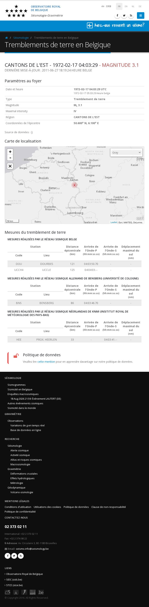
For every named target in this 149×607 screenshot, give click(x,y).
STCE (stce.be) (14, 585)
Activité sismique (20, 455)
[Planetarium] (7, 591)
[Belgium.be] (41, 591)
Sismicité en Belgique (20, 389)
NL (133, 6)
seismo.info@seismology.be (32, 548)
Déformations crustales (24, 473)
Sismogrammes (17, 384)
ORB (108, 6)
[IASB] (16, 591)
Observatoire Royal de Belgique (24, 574)
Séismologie (21, 37)
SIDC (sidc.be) (14, 579)
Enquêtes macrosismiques (23, 394)
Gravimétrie (14, 469)
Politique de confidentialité (20, 511)
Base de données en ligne (25, 430)
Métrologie (16, 483)
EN (126, 6)
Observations (15, 420)
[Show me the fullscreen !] (10, 166)
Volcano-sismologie (21, 492)
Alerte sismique (19, 450)
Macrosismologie (20, 464)
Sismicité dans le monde (22, 408)
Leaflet (114, 222)
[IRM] (24, 591)
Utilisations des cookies (47, 507)
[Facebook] (117, 15)
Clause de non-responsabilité (108, 507)
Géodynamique (16, 487)
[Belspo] (33, 591)
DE (140, 6)
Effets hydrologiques (22, 478)
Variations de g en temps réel (27, 425)
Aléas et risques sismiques (26, 459)
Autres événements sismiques (25, 403)
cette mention (46, 361)
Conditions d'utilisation (18, 507)
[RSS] (131, 15)
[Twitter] (124, 15)
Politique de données (76, 507)
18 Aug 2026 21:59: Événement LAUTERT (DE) (35, 398)
